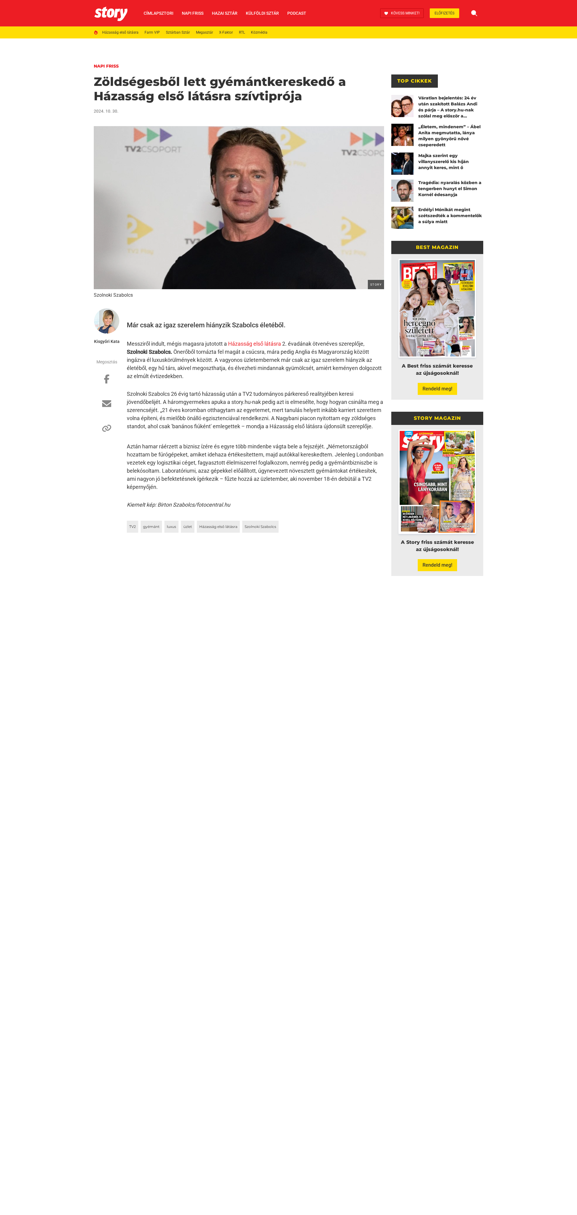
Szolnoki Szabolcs (260, 526)
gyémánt (151, 526)
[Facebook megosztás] (106, 381)
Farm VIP (152, 32)
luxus (171, 526)
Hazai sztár (224, 13)
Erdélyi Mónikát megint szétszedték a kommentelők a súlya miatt (450, 215)
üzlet (187, 526)
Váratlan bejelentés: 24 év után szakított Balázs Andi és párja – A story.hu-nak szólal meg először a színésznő (447, 107)
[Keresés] (474, 13)
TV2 (132, 526)
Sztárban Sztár (178, 32)
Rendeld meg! (437, 389)
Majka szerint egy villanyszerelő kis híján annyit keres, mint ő (443, 161)
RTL (242, 32)
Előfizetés (444, 13)
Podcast (296, 13)
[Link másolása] (106, 431)
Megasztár (204, 32)
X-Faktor (226, 32)
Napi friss (192, 13)
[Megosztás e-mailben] (106, 406)
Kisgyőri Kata (107, 341)
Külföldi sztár (262, 13)
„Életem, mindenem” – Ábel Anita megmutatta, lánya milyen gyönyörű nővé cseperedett (449, 135)
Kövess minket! (405, 13)
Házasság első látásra (120, 32)
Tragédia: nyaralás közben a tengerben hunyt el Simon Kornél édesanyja (449, 188)
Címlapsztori (158, 13)
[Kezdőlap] (111, 13)
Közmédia (259, 32)
